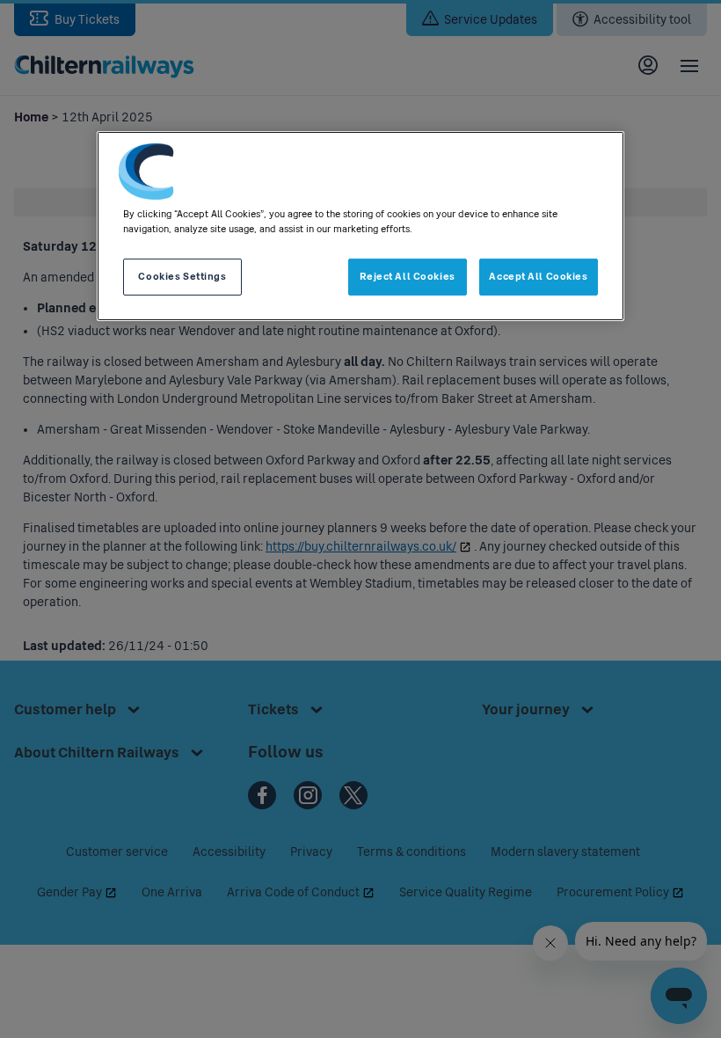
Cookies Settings (182, 276)
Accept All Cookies (538, 276)
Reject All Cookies (407, 276)
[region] (360, 226)
